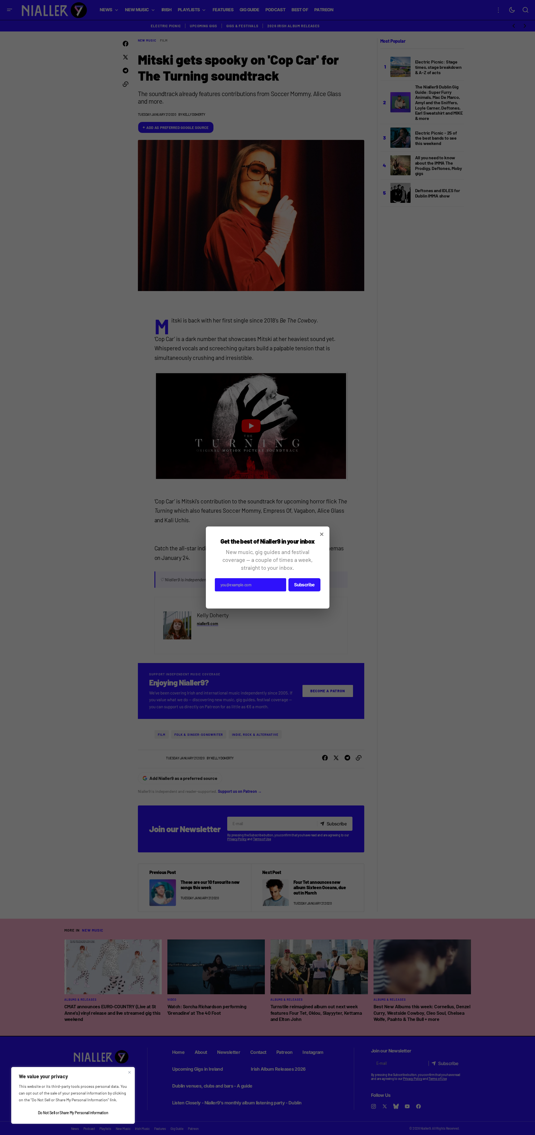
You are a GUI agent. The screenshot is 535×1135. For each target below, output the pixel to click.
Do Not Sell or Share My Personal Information (73, 1112)
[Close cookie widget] (129, 1072)
